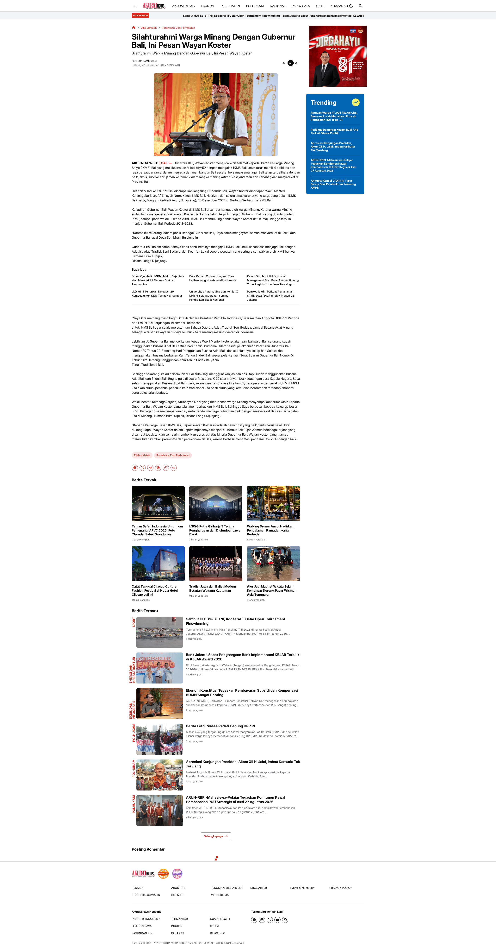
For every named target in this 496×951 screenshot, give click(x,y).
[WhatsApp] (166, 468)
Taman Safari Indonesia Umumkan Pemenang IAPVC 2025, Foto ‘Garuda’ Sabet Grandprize (157, 530)
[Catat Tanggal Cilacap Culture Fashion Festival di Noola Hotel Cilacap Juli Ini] (158, 563)
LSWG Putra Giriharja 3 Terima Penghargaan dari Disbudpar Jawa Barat (214, 530)
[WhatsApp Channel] (285, 920)
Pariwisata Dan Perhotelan (172, 455)
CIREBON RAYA (142, 926)
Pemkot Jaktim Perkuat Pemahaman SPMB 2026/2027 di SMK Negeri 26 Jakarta (270, 295)
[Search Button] (360, 6)
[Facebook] (135, 468)
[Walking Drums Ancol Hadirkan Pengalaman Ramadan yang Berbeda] (273, 503)
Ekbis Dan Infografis (132, 710)
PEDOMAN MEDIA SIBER (227, 887)
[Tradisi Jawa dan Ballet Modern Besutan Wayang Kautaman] (215, 563)
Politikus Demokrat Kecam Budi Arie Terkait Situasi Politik (334, 131)
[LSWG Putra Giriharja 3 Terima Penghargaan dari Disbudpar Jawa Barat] (215, 503)
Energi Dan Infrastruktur (132, 670)
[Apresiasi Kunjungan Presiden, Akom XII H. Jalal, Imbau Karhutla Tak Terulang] (159, 774)
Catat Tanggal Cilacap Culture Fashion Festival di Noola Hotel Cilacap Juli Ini (155, 590)
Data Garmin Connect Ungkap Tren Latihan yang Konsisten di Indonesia (212, 278)
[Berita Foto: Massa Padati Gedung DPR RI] (159, 739)
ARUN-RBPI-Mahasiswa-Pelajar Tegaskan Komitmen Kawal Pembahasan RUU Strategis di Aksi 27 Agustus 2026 (235, 799)
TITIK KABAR (179, 918)
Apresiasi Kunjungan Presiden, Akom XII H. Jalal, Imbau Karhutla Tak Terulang (243, 764)
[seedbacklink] (163, 873)
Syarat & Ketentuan (302, 887)
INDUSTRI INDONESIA (146, 918)
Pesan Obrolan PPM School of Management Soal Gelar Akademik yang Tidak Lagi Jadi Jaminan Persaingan (273, 280)
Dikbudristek (142, 455)
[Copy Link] (173, 468)
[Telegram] (150, 468)
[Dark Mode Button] (351, 6)
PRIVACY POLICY (340, 887)
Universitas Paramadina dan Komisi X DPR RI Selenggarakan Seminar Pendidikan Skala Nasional (213, 295)
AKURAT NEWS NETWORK (208, 943)
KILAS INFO (217, 933)
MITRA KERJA (220, 895)
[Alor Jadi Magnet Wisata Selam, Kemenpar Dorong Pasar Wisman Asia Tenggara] (273, 563)
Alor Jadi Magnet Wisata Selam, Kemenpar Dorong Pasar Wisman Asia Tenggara (271, 590)
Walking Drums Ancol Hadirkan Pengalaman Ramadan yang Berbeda (270, 530)
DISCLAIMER (258, 887)
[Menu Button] (136, 6)
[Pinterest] (158, 468)
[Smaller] (284, 63)
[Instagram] (262, 920)
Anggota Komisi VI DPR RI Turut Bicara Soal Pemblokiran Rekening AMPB (333, 184)
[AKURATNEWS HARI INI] (154, 6)
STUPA (214, 926)
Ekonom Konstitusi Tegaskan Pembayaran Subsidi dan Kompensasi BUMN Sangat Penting (242, 692)
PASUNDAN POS (142, 933)
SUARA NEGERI (220, 918)
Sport (133, 622)
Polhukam (133, 733)
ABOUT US (178, 887)
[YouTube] (277, 920)
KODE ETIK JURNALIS (146, 895)
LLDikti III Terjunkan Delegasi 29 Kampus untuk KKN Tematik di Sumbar (157, 293)
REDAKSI (137, 887)
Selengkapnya (213, 836)
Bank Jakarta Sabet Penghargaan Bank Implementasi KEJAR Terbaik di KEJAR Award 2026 (268, 15)
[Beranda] (134, 27)
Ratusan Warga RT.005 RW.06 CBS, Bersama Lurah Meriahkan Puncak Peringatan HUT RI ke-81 (334, 116)
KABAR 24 (177, 933)
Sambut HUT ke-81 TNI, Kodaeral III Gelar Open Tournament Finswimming (157, 15)
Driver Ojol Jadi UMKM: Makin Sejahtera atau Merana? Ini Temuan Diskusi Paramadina (158, 280)
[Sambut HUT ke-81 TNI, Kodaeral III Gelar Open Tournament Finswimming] (159, 632)
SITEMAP (177, 895)
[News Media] (177, 873)
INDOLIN (177, 926)
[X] (143, 468)
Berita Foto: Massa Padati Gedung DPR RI (220, 726)
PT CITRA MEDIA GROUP (173, 943)
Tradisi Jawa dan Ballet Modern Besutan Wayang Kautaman (212, 588)
